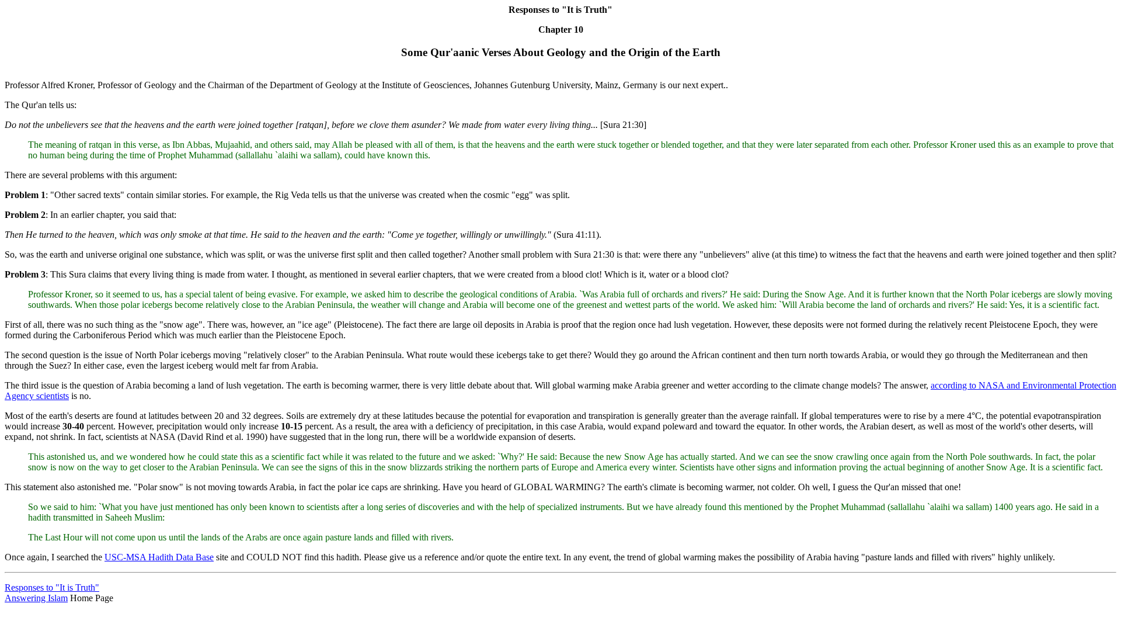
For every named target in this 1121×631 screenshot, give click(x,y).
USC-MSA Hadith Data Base (159, 557)
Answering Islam (36, 598)
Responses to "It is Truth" (52, 587)
